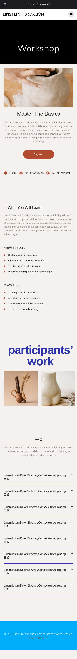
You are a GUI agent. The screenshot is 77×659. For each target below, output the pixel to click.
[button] (38, 154)
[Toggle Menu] (5, 4)
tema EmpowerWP (38, 637)
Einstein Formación (38, 4)
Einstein (23, 14)
